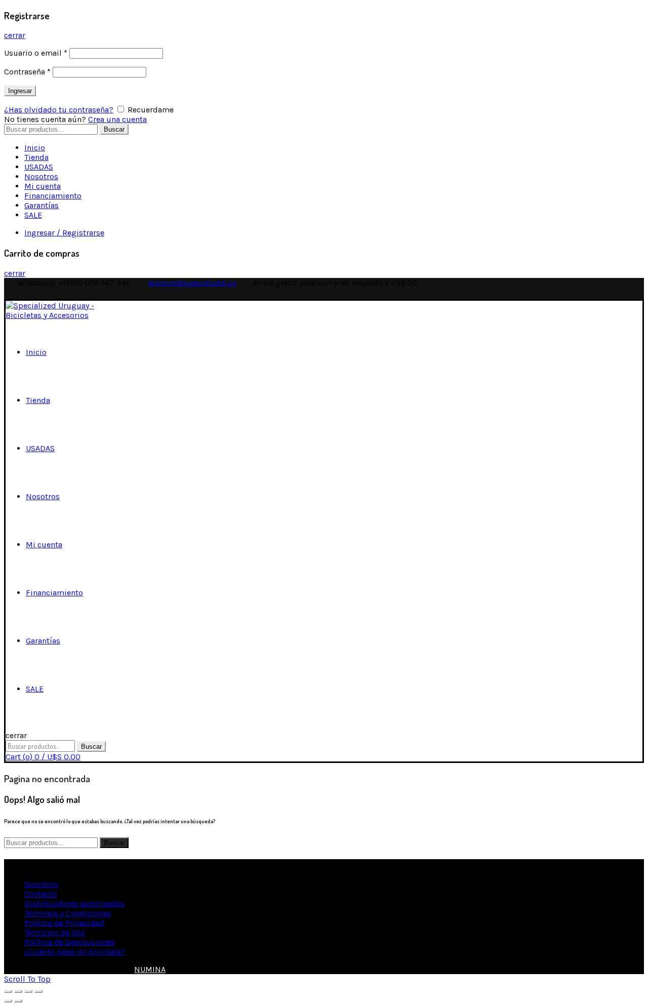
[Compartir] (18, 991)
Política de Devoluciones (69, 942)
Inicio (34, 147)
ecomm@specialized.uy (192, 283)
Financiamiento (53, 195)
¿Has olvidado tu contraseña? (58, 109)
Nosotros (41, 176)
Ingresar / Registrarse (64, 232)
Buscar (114, 129)
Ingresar (20, 91)
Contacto (40, 894)
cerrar (14, 35)
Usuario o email (35, 53)
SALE (33, 215)
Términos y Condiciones (67, 913)
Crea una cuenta (117, 119)
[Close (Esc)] (8, 991)
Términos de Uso (54, 932)
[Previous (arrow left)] (8, 1000)
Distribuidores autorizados (74, 903)
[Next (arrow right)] (18, 1000)
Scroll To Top (27, 979)
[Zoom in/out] (38, 991)
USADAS (38, 167)
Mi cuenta (42, 186)
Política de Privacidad (64, 923)
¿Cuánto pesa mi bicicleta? (74, 951)
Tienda (36, 157)
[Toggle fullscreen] (28, 991)
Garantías (41, 205)
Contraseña (27, 71)
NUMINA (150, 969)
